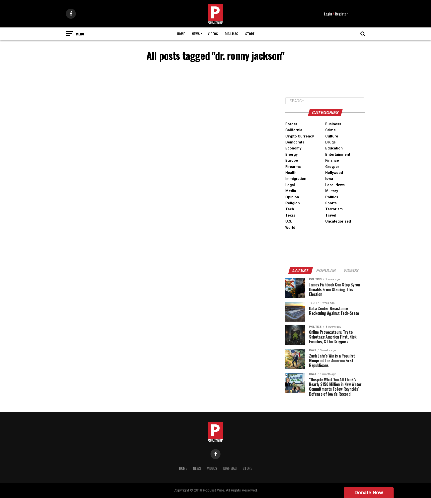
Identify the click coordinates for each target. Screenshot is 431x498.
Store (249, 33)
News (196, 33)
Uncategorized (338, 221)
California (293, 130)
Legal (290, 185)
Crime (330, 130)
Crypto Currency (299, 136)
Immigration (295, 179)
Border (291, 124)
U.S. (288, 221)
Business (333, 124)
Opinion (292, 197)
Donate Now (368, 492)
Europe (291, 160)
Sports (331, 203)
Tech (289, 209)
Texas (290, 215)
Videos (213, 33)
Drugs (330, 142)
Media (290, 191)
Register (341, 13)
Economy (293, 148)
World (290, 228)
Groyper (332, 167)
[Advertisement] (325, 80)
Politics (331, 197)
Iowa (329, 179)
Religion (292, 203)
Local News (335, 185)
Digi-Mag (231, 33)
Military (331, 191)
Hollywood (334, 173)
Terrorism (334, 209)
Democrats (294, 142)
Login (328, 13)
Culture (331, 136)
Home (181, 33)
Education (334, 148)
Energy (291, 154)
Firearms (293, 167)
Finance (332, 160)
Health (291, 173)
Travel (330, 215)
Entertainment (337, 154)
